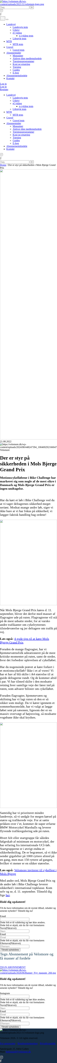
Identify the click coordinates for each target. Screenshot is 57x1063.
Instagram (5, 993)
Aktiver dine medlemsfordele (27, 58)
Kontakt (10, 78)
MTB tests (18, 44)
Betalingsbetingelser (28, 1043)
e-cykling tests (26, 35)
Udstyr (16, 30)
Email (3, 916)
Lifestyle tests (19, 38)
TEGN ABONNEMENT (13, 967)
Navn (8, 928)
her (8, 895)
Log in (3, 83)
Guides (16, 70)
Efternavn (10, 943)
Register (4, 89)
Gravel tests (18, 50)
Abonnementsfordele (16, 75)
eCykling (17, 32)
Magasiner (18, 55)
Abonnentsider (13, 52)
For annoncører (7, 1043)
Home (3, 165)
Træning (17, 67)
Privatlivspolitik (48, 1043)
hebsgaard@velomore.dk (18, 1051)
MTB (9, 41)
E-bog (16, 72)
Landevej (11, 24)
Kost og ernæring (21, 64)
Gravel (9, 47)
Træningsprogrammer (23, 61)
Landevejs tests (20, 27)
